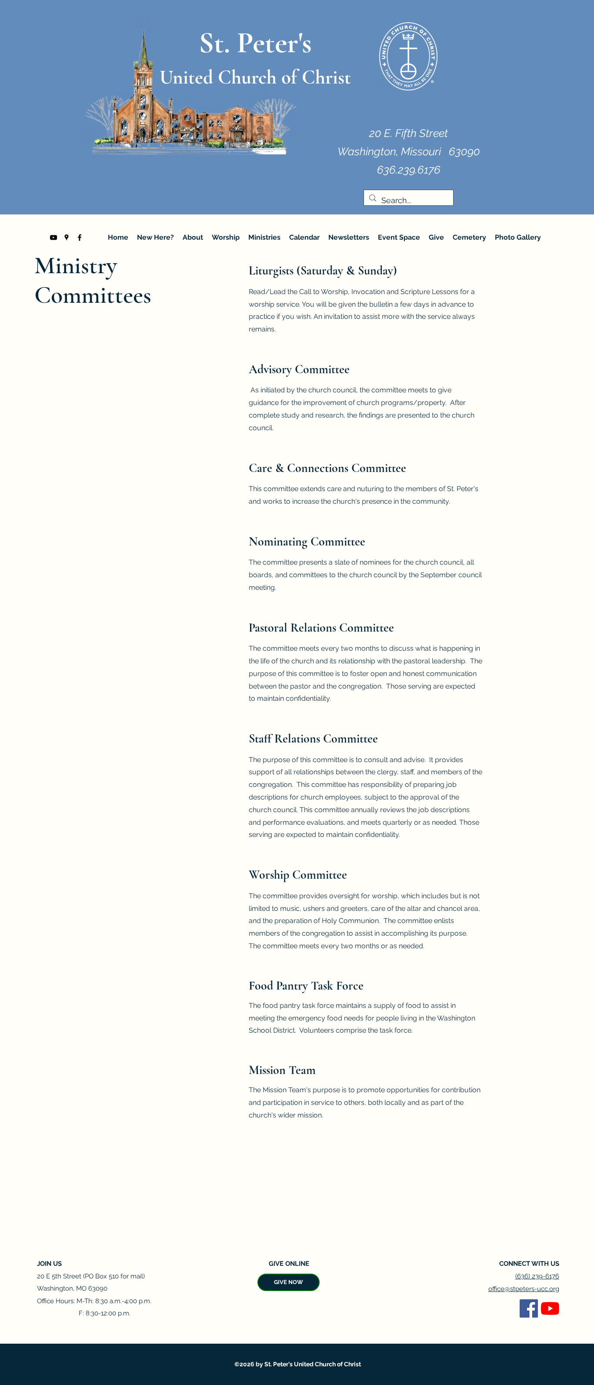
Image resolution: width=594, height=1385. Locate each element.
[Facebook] (79, 237)
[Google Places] (66, 237)
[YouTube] (53, 237)
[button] (192, 237)
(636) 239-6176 (537, 1276)
